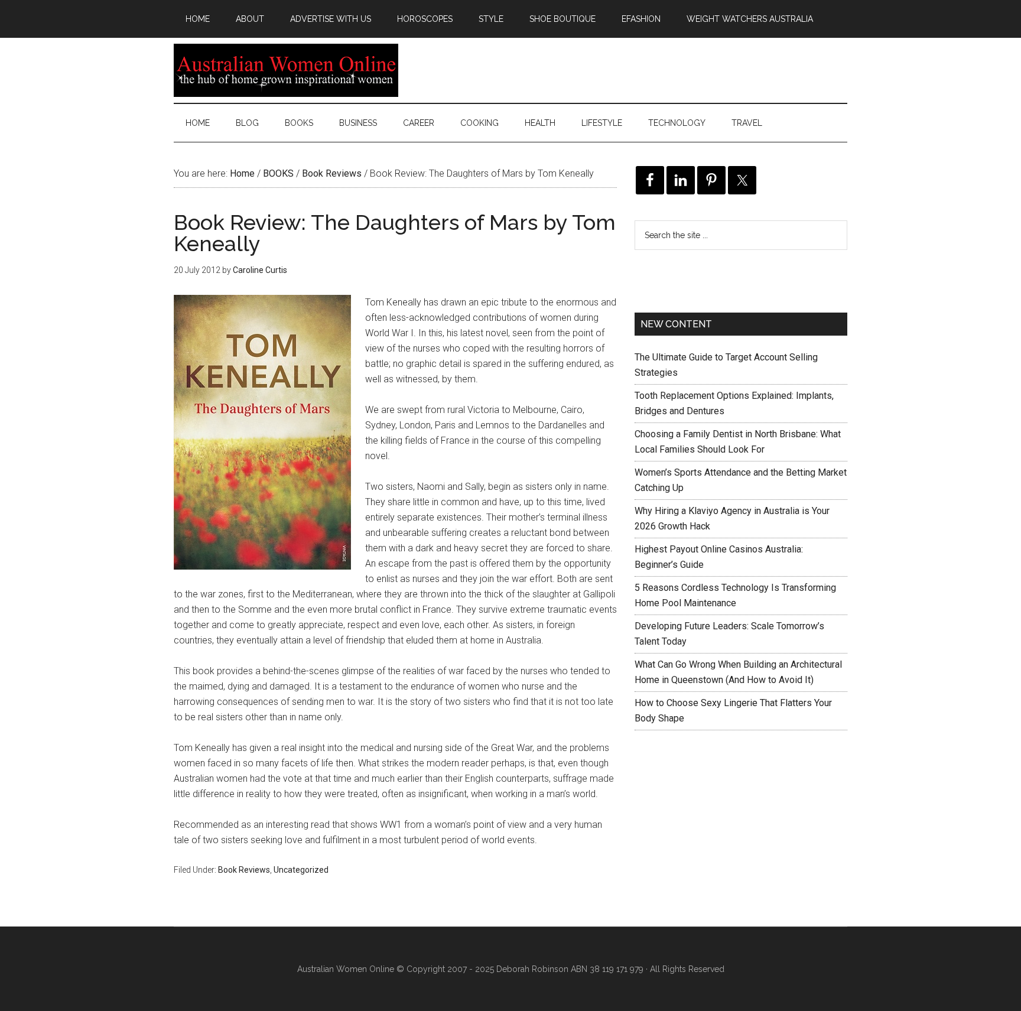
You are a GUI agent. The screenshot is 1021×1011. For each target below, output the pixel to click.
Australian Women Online (286, 70)
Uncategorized (301, 870)
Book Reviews (244, 870)
